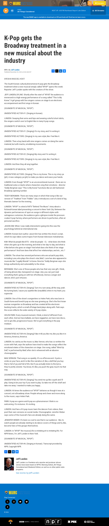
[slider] (15, 10)
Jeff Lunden (15, 70)
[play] (6, 10)
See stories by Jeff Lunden (27, 473)
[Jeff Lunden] (9, 464)
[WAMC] (10, 521)
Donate (100, 3)
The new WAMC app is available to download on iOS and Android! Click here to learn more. (54, 17)
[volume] (12, 10)
